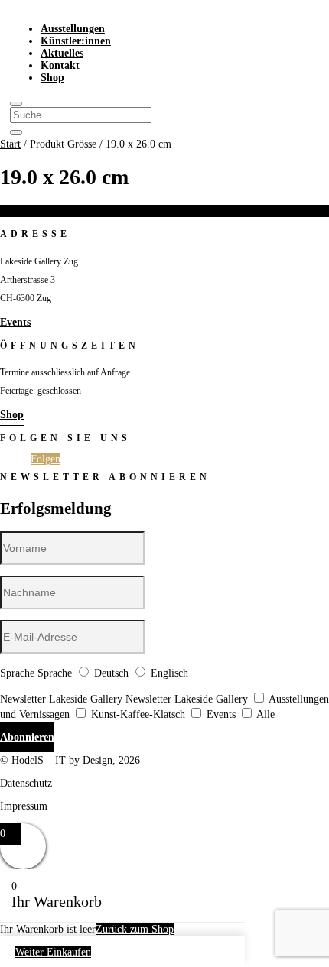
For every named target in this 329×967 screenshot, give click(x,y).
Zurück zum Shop (135, 929)
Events (15, 322)
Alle (265, 714)
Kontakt (60, 65)
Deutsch (111, 673)
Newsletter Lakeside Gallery (61, 699)
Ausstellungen (73, 28)
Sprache (17, 673)
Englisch (169, 673)
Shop (52, 77)
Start (10, 144)
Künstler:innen (76, 41)
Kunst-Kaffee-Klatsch (138, 714)
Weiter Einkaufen (53, 952)
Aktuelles (62, 53)
